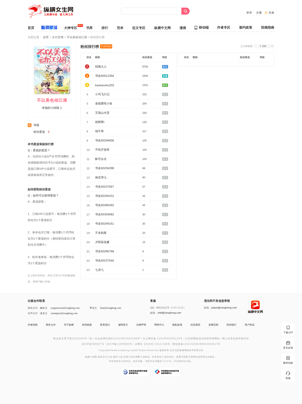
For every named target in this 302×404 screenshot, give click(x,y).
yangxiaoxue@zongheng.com (65, 307)
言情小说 (128, 357)
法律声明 (141, 324)
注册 (259, 12)
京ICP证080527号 (93, 344)
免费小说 (140, 357)
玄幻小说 (107, 357)
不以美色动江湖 (77, 37)
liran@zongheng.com (110, 307)
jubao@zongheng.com (224, 307)
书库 (89, 28)
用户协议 (250, 324)
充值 (271, 12)
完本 (120, 28)
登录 (249, 12)
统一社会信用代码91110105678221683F (115, 338)
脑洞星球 (49, 28)
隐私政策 (177, 324)
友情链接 (87, 324)
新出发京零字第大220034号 (70, 338)
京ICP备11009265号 (120, 344)
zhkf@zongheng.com (169, 312)
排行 (104, 28)
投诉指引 (231, 324)
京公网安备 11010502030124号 (163, 338)
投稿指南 (267, 27)
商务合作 (51, 324)
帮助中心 (159, 324)
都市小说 (118, 357)
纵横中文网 (162, 28)
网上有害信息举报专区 (235, 338)
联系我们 (105, 324)
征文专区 (138, 28)
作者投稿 (33, 324)
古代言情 (58, 37)
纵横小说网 (91, 357)
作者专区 (223, 27)
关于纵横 (69, 324)
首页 (31, 28)
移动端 (204, 27)
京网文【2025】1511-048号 (152, 344)
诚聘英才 (123, 324)
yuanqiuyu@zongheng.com (64, 313)
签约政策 (245, 27)
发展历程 (213, 324)
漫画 (183, 28)
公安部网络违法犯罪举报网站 (202, 338)
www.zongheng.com (123, 350)
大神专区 (70, 28)
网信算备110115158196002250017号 (196, 344)
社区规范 (195, 324)
